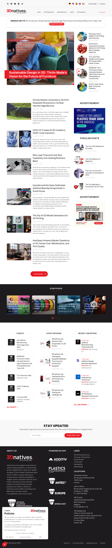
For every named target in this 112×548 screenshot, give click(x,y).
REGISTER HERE (56, 24)
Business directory (61, 12)
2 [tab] (56, 318)
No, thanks (10, 537)
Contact (102, 4)
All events (11, 407)
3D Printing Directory (82, 455)
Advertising (92, 4)
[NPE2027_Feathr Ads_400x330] (89, 121)
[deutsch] (70, 4)
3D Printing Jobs (81, 12)
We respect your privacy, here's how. (15, 530)
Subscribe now (73, 435)
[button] (4, 544)
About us (67, 543)
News (38, 12)
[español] (76, 4)
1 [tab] (53, 318)
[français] (80, 4)
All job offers (80, 405)
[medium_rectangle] (89, 214)
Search (103, 12)
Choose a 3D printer (82, 457)
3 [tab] (59, 318)
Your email (36, 435)
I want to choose (25, 537)
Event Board (79, 459)
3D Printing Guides (48, 12)
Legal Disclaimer (92, 543)
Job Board (78, 462)
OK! (40, 537)
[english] (73, 4)
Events (72, 12)
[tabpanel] (18, 304)
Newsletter (78, 464)
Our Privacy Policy (78, 543)
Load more (38, 274)
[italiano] (83, 4)
